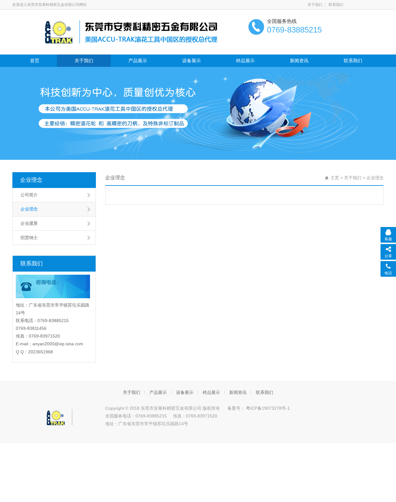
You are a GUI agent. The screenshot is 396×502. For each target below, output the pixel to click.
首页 (34, 60)
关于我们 (315, 4)
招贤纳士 (29, 237)
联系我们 (336, 4)
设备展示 (191, 60)
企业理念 (31, 180)
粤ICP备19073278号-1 (267, 408)
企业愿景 (29, 223)
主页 (334, 177)
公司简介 (29, 194)
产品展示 (137, 60)
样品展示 (245, 60)
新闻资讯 (299, 60)
